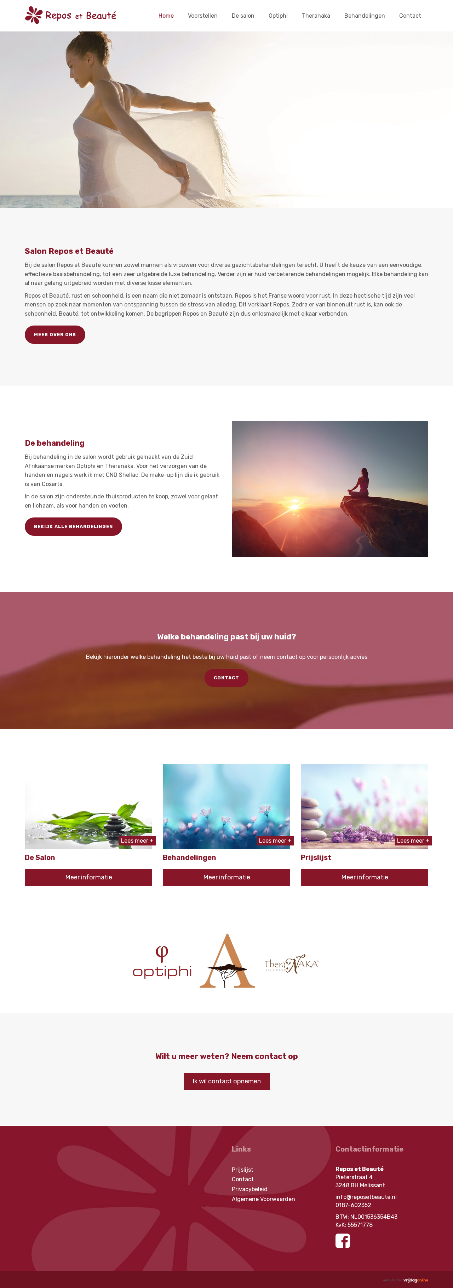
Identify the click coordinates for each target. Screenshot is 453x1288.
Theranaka (316, 15)
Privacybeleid (250, 1189)
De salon (243, 15)
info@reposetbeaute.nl (366, 1197)
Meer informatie (88, 877)
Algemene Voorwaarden (263, 1199)
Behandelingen (364, 15)
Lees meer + (137, 840)
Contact (410, 15)
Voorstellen (203, 15)
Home (166, 15)
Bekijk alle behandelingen (73, 526)
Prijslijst (242, 1169)
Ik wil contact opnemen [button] (227, 1081)
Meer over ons (55, 334)
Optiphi (278, 15)
